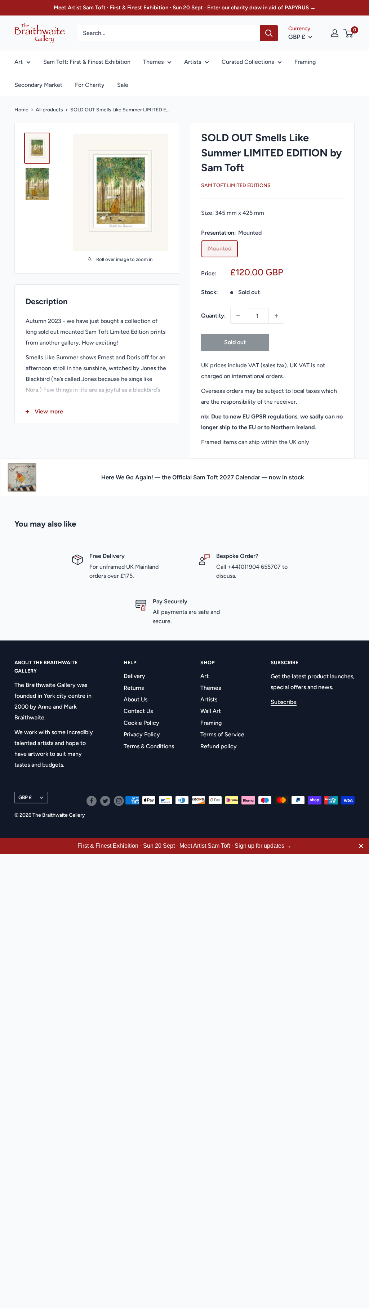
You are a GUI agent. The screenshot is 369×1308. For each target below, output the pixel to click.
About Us (135, 699)
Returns (134, 687)
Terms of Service (222, 734)
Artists (192, 61)
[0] (348, 33)
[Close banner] (361, 846)
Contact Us (138, 711)
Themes (153, 61)
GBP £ (25, 797)
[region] (184, 846)
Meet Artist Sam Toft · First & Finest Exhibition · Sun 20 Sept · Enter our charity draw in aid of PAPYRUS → (185, 7)
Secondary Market (38, 84)
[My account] (334, 33)
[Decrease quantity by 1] (238, 315)
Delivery (134, 676)
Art (18, 61)
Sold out (235, 342)
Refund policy (218, 746)
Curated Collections (248, 61)
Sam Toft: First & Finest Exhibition (86, 61)
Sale (122, 84)
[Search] (269, 33)
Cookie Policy (141, 722)
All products (49, 110)
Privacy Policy (142, 734)
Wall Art (210, 711)
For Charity (90, 84)
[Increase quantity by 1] (276, 315)
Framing (305, 61)
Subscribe (284, 702)
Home (21, 110)
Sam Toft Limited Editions (236, 185)
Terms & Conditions (149, 746)
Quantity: (213, 315)
